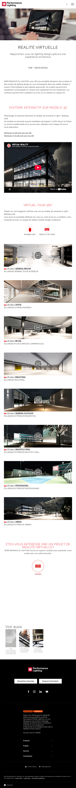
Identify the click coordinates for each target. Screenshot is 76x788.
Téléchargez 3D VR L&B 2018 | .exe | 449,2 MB (19, 136)
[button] (30, 767)
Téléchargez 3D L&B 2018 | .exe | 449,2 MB (17, 133)
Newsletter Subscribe (25, 681)
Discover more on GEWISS (31, 733)
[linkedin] (40, 691)
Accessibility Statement (38, 778)
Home (30, 67)
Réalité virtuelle (41, 67)
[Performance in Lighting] (20, 4)
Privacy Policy (18, 778)
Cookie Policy (27, 778)
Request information (50, 681)
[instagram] (34, 691)
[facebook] (28, 691)
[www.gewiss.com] (38, 711)
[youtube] (47, 691)
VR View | (19, 269)
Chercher (67, 4)
